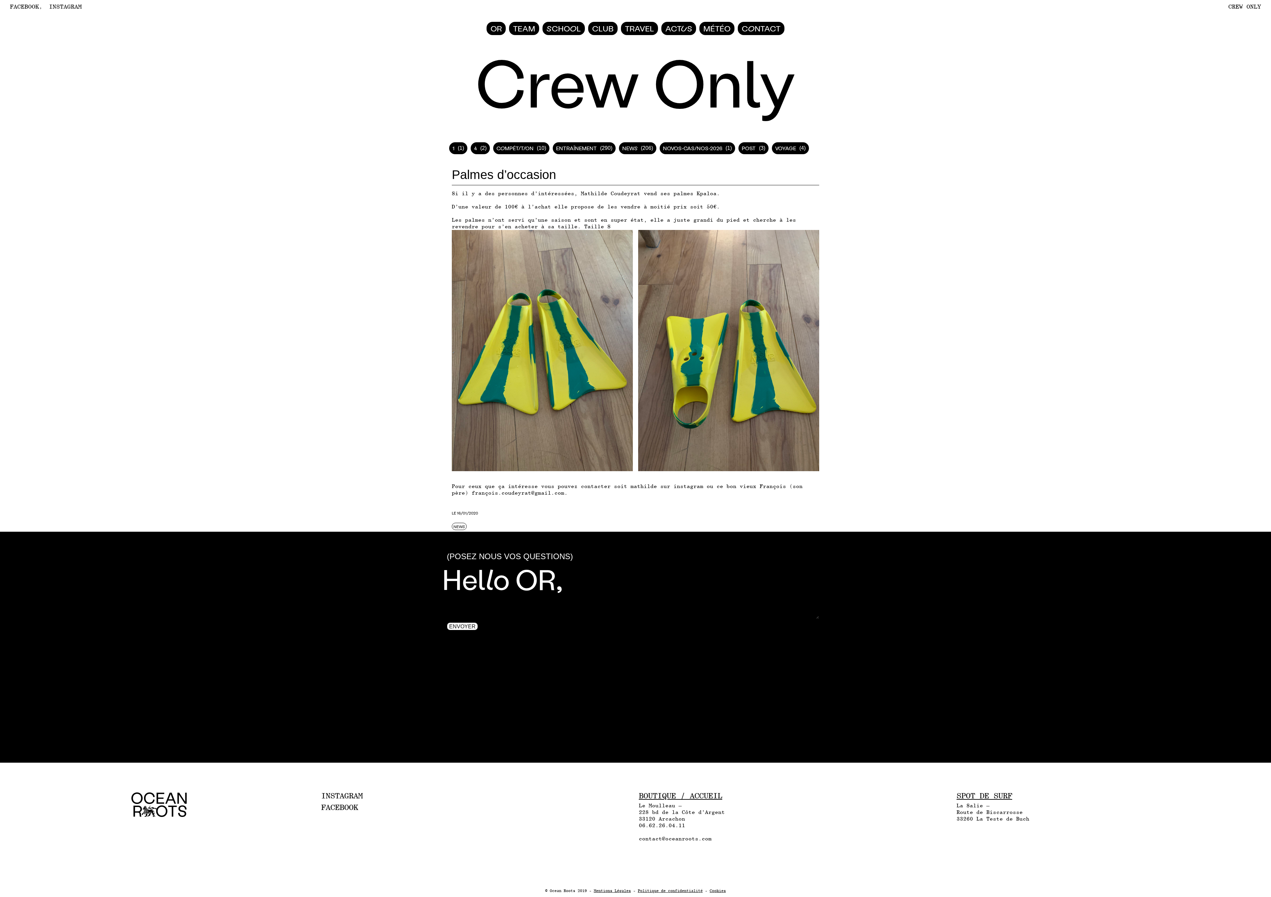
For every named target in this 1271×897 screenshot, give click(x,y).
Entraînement (576, 148)
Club (603, 28)
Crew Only (1244, 6)
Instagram (65, 6)
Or (496, 28)
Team (524, 28)
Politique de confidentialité (670, 890)
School (563, 28)
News (629, 148)
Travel (639, 28)
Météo (716, 28)
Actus (678, 28)
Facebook (24, 6)
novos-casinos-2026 (692, 148)
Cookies (718, 890)
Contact (761, 28)
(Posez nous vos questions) (510, 556)
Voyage (785, 148)
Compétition (515, 148)
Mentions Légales (612, 890)
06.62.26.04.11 (662, 825)
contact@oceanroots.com (675, 838)
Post (749, 148)
